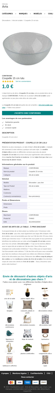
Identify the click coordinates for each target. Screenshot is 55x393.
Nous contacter (27, 377)
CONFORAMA (13, 96)
